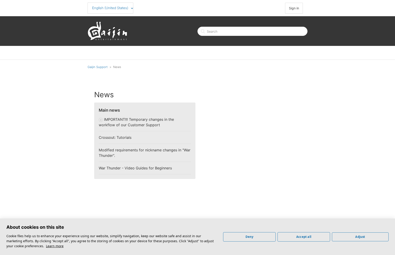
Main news (109, 110)
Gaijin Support (98, 67)
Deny (250, 237)
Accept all (303, 237)
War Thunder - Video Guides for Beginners (135, 168)
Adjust (360, 237)
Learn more (55, 246)
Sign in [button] (294, 8)
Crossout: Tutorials (115, 137)
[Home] (107, 39)
